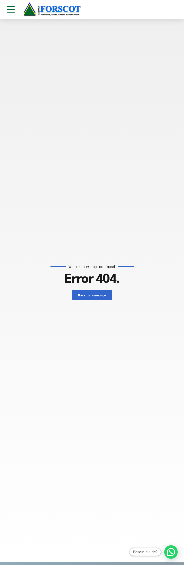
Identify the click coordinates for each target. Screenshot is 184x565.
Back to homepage (92, 295)
